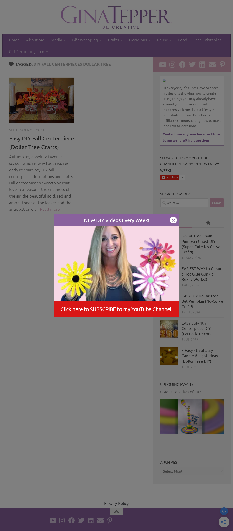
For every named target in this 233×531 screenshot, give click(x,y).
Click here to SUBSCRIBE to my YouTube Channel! (117, 309)
